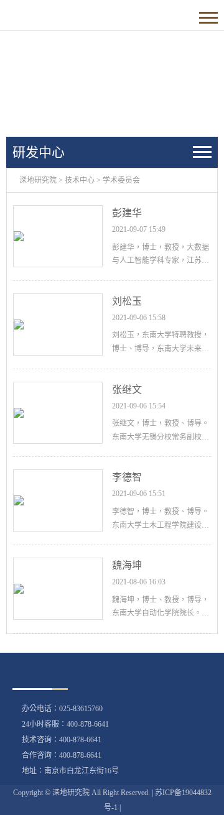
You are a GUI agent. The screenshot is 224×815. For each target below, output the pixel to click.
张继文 (127, 389)
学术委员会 (121, 180)
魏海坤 (127, 565)
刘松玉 (127, 301)
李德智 (127, 477)
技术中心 (80, 180)
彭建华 (127, 213)
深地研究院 (38, 180)
